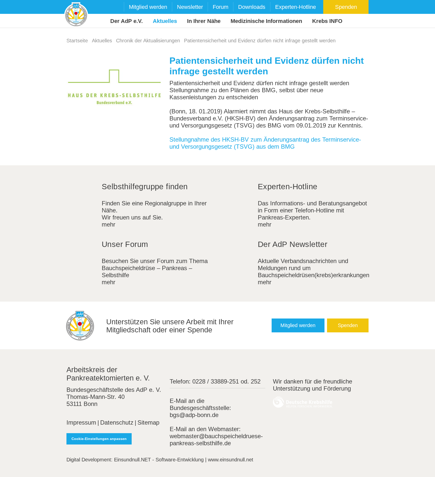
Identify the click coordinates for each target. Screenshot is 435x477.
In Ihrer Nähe (204, 21)
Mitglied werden (148, 7)
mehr (108, 224)
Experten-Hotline (295, 7)
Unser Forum (125, 244)
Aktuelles (165, 21)
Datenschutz (116, 422)
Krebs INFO (327, 21)
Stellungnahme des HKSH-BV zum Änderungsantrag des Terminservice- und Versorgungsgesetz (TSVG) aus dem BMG (265, 143)
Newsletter (190, 7)
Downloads (251, 7)
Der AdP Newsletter (292, 244)
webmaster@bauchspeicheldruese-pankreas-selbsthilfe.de (216, 440)
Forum (220, 7)
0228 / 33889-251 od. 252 (226, 381)
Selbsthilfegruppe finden (145, 186)
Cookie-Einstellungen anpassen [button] (99, 439)
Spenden (346, 7)
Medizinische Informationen (266, 21)
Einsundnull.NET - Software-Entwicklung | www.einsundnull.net (183, 459)
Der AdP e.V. (126, 21)
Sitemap (148, 422)
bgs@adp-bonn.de (194, 414)
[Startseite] (76, 14)
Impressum (81, 422)
